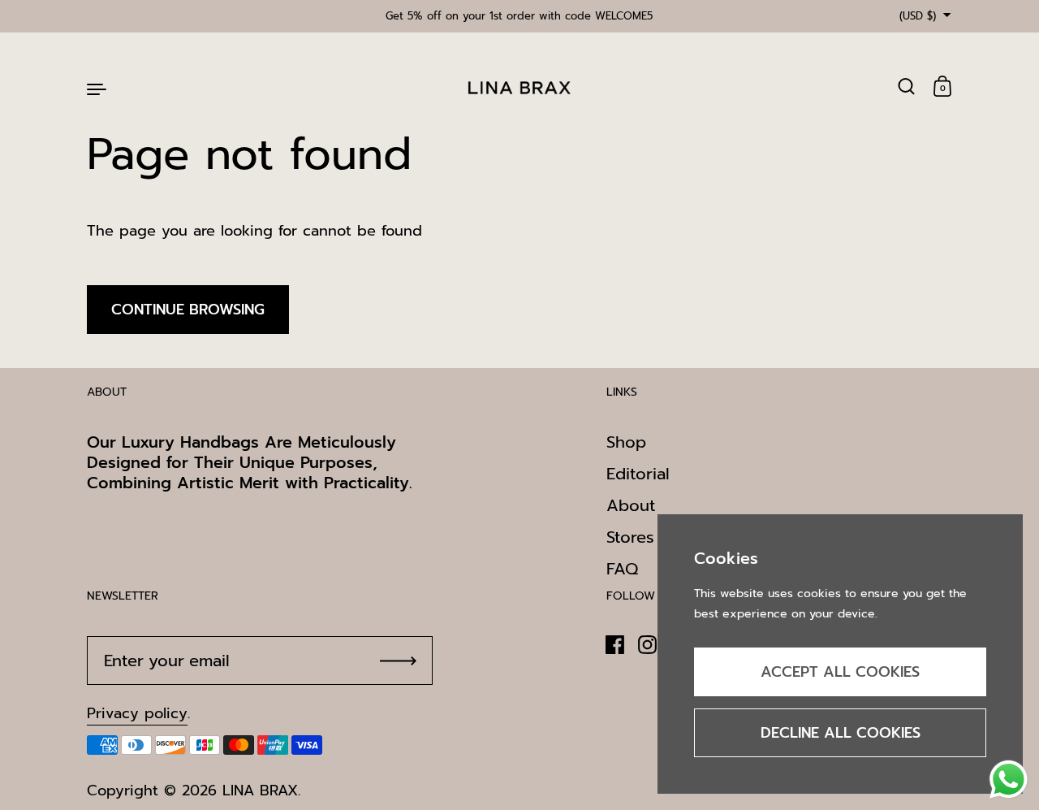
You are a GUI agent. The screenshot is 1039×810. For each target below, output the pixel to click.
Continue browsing (188, 309)
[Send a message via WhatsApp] (1008, 779)
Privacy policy (137, 713)
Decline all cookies (840, 732)
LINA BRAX (260, 790)
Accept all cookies (840, 672)
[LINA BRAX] (519, 87)
